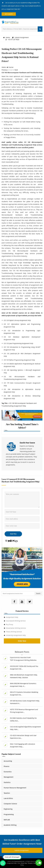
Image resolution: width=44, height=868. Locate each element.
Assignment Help (12, 617)
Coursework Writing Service (16, 621)
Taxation (7, 793)
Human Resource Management (15, 788)
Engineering (8, 809)
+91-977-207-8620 (13, 39)
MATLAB (7, 820)
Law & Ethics (8, 798)
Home (8, 37)
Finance (6, 766)
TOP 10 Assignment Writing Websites (23, 660)
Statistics (7, 782)
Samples (30, 863)
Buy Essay (9, 624)
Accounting (8, 761)
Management (8, 777)
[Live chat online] (38, 862)
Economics (8, 772)
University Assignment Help (16, 635)
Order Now (22, 641)
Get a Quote (8, 14)
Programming (9, 814)
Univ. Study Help (22, 863)
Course (10, 67)
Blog (35, 863)
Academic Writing (10, 825)
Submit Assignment (22, 37)
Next (16, 70)
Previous (5, 70)
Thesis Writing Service (14, 632)
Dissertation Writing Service (16, 628)
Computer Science (10, 804)
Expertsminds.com (19, 861)
